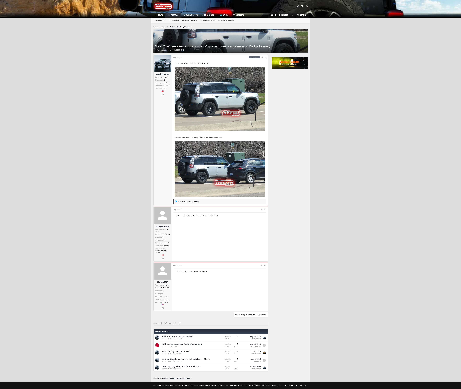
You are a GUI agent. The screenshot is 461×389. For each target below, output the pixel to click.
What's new (192, 15)
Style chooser (223, 385)
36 (165, 240)
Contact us (242, 385)
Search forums (208, 20)
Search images (227, 20)
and (188, 201)
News (160, 15)
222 (164, 80)
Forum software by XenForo (172, 385)
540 (165, 83)
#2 (265, 210)
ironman (165, 346)
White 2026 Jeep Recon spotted (177, 336)
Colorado (166, 299)
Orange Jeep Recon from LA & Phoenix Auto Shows (186, 359)
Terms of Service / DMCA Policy (259, 385)
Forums (175, 15)
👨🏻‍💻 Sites (224, 15)
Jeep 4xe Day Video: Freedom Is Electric (181, 366)
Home (291, 385)
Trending (175, 20)
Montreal (166, 246)
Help (285, 385)
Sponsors (233, 385)
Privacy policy (277, 385)
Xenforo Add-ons (204, 385)
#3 (265, 265)
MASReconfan (162, 226)
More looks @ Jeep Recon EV (176, 351)
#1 (265, 57)
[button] (208, 15)
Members (239, 15)
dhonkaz (257, 361)
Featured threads (189, 20)
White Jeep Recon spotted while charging (182, 344)
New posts (160, 20)
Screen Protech (255, 354)
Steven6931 (162, 282)
